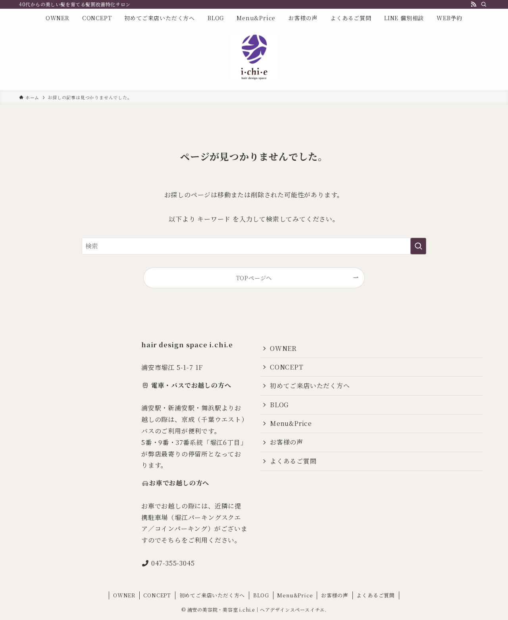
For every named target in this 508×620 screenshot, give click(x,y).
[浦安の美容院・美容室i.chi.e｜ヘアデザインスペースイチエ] (254, 57)
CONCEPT (287, 367)
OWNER (283, 348)
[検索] (484, 4)
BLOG (279, 404)
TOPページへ (254, 277)
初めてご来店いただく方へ (310, 385)
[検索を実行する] (418, 246)
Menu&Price (291, 423)
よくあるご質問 (293, 461)
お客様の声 (286, 442)
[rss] (473, 4)
